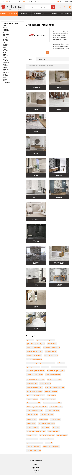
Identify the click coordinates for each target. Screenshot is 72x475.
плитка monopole (32, 439)
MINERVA (5, 66)
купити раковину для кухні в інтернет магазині (40, 363)
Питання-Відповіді (35, 1)
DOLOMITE (6, 44)
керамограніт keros (32, 427)
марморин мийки (32, 435)
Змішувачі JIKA (51, 395)
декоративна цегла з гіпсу (34, 387)
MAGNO (5, 59)
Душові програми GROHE (48, 399)
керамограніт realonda (33, 446)
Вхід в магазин (68, 1)
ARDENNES (6, 31)
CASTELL (5, 37)
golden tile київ (31, 423)
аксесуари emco (55, 419)
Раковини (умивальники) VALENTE (37, 407)
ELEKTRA (5, 46)
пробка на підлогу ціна (33, 347)
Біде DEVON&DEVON (56, 407)
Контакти (48, 1)
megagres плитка (62, 435)
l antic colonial (45, 427)
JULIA (4, 54)
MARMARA (5, 61)
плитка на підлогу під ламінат (35, 380)
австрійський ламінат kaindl (46, 423)
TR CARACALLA (7, 82)
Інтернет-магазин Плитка (9, 18)
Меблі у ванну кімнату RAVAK (35, 395)
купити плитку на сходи (54, 380)
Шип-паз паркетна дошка (34, 391)
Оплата (16, 1)
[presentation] (31, 59)
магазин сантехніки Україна (51, 347)
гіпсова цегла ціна (45, 383)
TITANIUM (5, 81)
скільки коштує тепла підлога (35, 371)
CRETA (4, 42)
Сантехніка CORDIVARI (52, 410)
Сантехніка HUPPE (32, 414)
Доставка (11, 1)
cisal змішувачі (43, 419)
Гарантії (28, 1)
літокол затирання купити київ (36, 431)
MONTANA (5, 69)
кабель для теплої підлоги (35, 374)
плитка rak (49, 443)
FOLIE (4, 49)
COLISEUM (5, 39)
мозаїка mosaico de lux (47, 439)
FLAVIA (4, 47)
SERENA (5, 79)
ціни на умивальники (33, 367)
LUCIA (4, 57)
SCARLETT (5, 76)
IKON (4, 52)
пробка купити (52, 343)
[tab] (31, 59)
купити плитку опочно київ (35, 443)
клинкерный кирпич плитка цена (54, 387)
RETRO (4, 74)
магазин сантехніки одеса (34, 351)
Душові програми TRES (33, 403)
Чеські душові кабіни (51, 391)
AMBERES (5, 29)
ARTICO (5, 32)
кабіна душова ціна (50, 351)
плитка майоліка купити (47, 435)
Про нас (43, 1)
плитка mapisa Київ (54, 431)
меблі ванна (61, 363)
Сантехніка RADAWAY (47, 414)
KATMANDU (6, 56)
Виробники (4, 1)
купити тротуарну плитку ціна (36, 343)
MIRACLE (5, 67)
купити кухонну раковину (34, 359)
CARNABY (5, 36)
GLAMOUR (5, 51)
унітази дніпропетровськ (59, 367)
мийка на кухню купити (51, 355)
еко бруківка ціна (32, 383)
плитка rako (55, 427)
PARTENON (6, 72)
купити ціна (45, 367)
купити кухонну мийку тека (51, 446)
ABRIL (4, 26)
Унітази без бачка (32, 399)
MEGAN (5, 64)
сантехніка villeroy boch (34, 450)
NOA (4, 71)
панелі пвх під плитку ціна (53, 374)
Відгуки (22, 1)
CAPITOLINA (6, 34)
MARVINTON (6, 62)
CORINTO (5, 41)
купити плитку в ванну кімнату (46, 340)
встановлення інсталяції (34, 355)
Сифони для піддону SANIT (35, 410)
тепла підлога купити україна (56, 371)
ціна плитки (30, 340)
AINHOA (5, 27)
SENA (4, 77)
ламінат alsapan (31, 419)
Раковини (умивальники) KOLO (52, 403)
